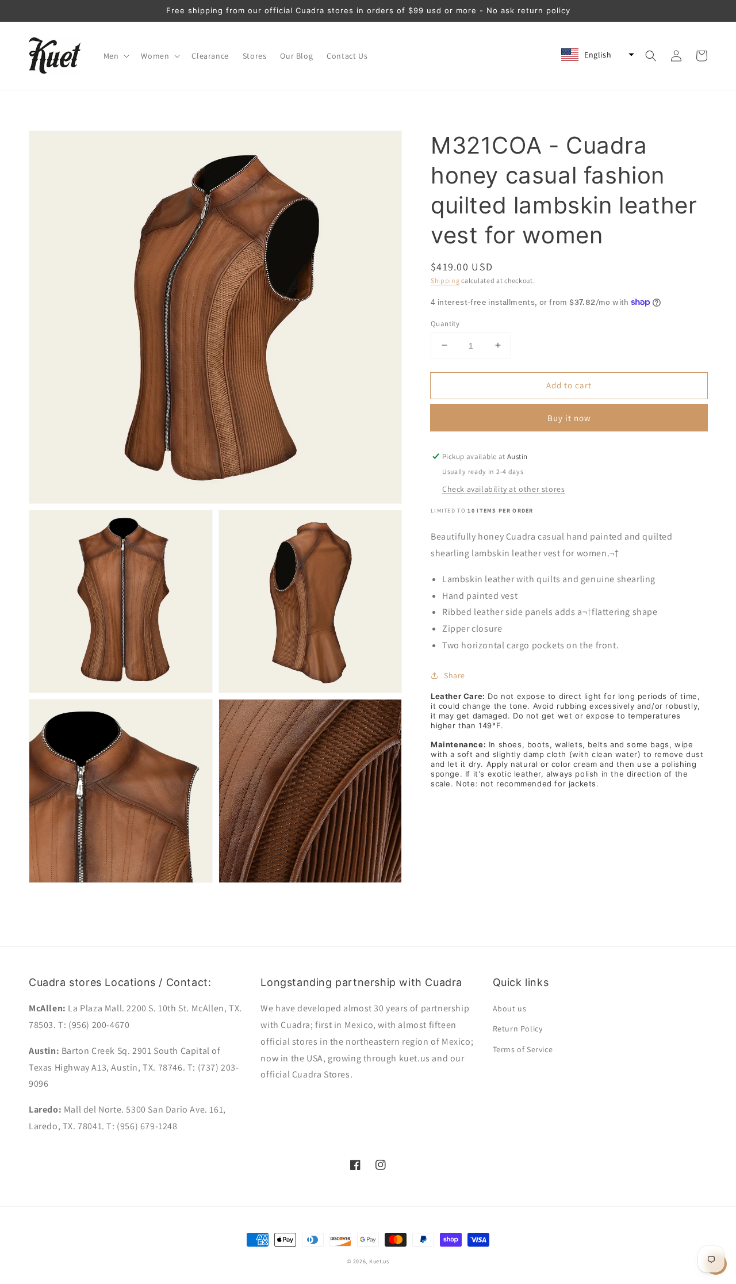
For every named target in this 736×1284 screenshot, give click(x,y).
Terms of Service (523, 1049)
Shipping (445, 280)
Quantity (445, 323)
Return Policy (518, 1028)
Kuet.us (379, 1261)
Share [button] (454, 675)
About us (510, 1008)
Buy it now (569, 417)
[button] (116, 56)
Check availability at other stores (503, 489)
